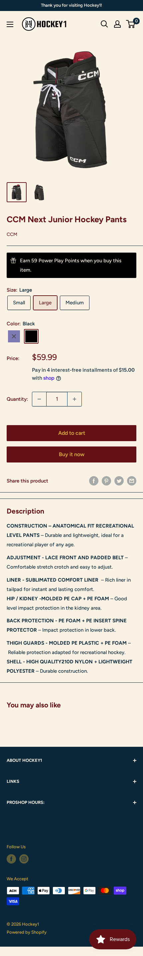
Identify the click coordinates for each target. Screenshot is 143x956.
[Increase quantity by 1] (74, 399)
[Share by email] (131, 481)
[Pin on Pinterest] (106, 481)
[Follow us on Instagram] (24, 859)
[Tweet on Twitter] (119, 481)
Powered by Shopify (27, 932)
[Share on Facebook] (93, 481)
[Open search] (104, 24)
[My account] (117, 24)
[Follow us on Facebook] (11, 859)
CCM (12, 234)
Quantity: (17, 399)
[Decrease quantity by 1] (39, 399)
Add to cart (71, 433)
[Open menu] (10, 24)
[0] (131, 24)
